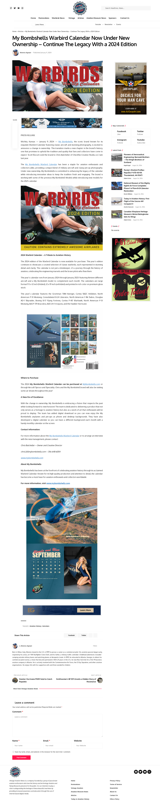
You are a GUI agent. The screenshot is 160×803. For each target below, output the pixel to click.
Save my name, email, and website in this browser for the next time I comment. (43, 752)
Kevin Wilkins (128, 194)
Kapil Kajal (127, 165)
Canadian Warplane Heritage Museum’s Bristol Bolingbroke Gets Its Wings (136, 214)
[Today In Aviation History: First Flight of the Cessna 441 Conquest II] (116, 201)
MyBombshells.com (91, 384)
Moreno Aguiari (25, 52)
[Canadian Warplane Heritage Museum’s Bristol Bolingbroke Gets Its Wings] (116, 214)
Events (118, 24)
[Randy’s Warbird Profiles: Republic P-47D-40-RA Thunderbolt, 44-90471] (116, 173)
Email (46, 741)
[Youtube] (18, 8)
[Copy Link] (15, 135)
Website (78, 741)
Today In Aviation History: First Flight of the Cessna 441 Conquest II (136, 201)
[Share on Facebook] (15, 125)
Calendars (45, 626)
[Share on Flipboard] (90, 635)
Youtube (98, 24)
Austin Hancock (128, 207)
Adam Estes (127, 178)
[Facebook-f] (11, 8)
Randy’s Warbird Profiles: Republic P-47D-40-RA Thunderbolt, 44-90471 (134, 172)
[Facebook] (99, 646)
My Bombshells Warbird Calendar (41, 164)
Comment (17, 711)
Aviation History (35, 626)
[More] (15, 145)
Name (15, 741)
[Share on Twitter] (15, 130)
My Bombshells (65, 141)
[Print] (15, 140)
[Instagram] (22, 8)
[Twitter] (14, 8)
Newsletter (108, 24)
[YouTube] (102, 646)
